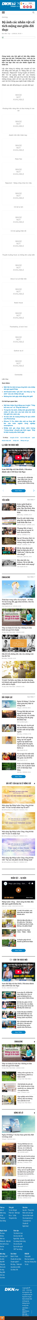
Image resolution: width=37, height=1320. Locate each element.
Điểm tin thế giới (21, 524)
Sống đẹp (2, 1264)
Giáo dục (16, 1230)
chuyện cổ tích (14, 437)
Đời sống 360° (4, 1256)
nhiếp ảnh (16, 440)
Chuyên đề (25, 1223)
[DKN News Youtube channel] (24, 7)
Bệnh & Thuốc (14, 1256)
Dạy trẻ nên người (18, 1246)
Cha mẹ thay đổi (17, 1244)
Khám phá (19, 556)
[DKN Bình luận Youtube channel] (27, 7)
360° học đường (17, 1249)
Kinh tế (2, 1210)
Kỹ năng (2, 1269)
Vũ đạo (2, 1249)
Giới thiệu (25, 1308)
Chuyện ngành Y (15, 1261)
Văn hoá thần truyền (22, 722)
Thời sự (19, 534)
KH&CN (27, 1254)
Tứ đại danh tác (27, 1221)
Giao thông (3, 1221)
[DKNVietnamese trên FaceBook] (23, 3)
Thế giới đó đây (13, 1218)
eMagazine (18, 1041)
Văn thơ (2, 1246)
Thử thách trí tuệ (17, 1233)
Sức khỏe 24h (14, 1269)
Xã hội (1, 1215)
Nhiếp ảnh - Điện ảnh (5, 1241)
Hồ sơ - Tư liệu (12, 1215)
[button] (34, 491)
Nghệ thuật (25, 1226)
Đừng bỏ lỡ (18, 1112)
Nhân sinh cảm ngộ (28, 1213)
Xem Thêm (18, 490)
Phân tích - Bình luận (14, 1213)
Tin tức (26, 1264)
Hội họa (2, 1236)
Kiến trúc (2, 1238)
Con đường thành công (19, 1241)
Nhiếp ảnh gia (25, 440)
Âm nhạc (2, 1233)
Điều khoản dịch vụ (25, 1312)
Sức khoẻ (2, 1277)
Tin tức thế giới (13, 1210)
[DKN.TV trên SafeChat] (21, 3)
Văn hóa (19, 772)
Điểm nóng (20, 514)
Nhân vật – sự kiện (18, 877)
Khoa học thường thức (30, 1261)
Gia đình (2, 1259)
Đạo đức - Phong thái (28, 1210)
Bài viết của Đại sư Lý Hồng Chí (18, 783)
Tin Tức (4, 988)
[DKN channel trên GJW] (29, 3)
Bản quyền (25, 1316)
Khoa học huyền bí (29, 1259)
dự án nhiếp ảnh (25, 437)
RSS (23, 1309)
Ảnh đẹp (5, 17)
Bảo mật (24, 1314)
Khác (19, 1092)
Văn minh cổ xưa (4, 1244)
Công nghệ (27, 1256)
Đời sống (4, 658)
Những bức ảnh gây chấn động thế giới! (18, 396)
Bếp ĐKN (2, 1261)
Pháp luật (2, 1218)
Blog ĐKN (2, 1272)
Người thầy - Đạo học (18, 1238)
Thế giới (19, 544)
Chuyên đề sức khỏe (16, 1259)
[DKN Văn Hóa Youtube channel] (31, 7)
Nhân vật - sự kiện (6, 906)
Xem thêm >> (31, 500)
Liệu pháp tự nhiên (15, 1267)
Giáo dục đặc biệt (18, 1236)
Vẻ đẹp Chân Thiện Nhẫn (8, 632)
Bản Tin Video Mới (20, 959)
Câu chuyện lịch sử (22, 566)
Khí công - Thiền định (16, 1264)
